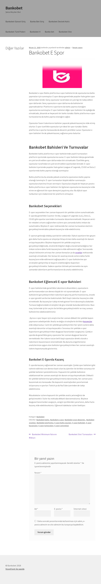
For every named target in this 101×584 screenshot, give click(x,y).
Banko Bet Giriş (37, 21)
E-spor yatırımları (61, 425)
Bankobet (14, 8)
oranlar (78, 252)
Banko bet (49, 31)
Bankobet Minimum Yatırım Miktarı (43, 436)
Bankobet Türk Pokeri (15, 31)
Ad (36, 509)
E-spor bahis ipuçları (62, 423)
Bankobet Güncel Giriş (16, 21)
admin (67, 47)
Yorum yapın (77, 47)
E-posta (58, 509)
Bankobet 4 (35, 31)
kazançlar (87, 321)
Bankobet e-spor (57, 420)
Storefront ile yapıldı (15, 569)
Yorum (37, 472)
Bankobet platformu (45, 423)
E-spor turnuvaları (46, 425)
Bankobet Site (65, 31)
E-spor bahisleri (78, 423)
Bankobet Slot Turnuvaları (80, 434)
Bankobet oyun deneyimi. (75, 420)
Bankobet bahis (42, 420)
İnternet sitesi (80, 509)
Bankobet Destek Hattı (59, 21)
